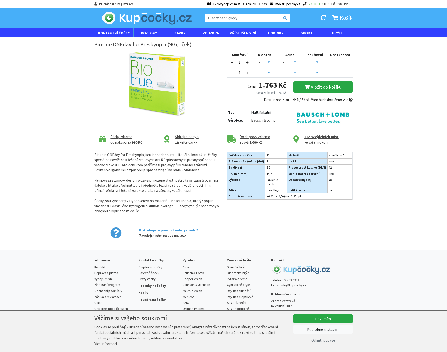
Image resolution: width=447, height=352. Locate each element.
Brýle (337, 32)
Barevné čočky (149, 273)
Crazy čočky (147, 279)
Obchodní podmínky (108, 291)
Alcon (186, 267)
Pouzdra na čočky (152, 300)
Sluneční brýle (237, 267)
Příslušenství (243, 32)
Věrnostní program (107, 285)
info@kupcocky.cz (293, 285)
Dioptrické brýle (238, 273)
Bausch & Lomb (263, 120)
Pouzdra (211, 32)
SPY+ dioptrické (238, 309)
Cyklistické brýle (238, 285)
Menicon (188, 297)
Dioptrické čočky (150, 267)
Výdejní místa (103, 279)
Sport (306, 32)
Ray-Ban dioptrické (240, 297)
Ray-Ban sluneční (238, 291)
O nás (263, 4)
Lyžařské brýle (237, 279)
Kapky (179, 32)
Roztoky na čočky (152, 286)
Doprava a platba (106, 273)
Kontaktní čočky (114, 32)
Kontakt (99, 267)
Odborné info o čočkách (111, 309)
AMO (186, 303)
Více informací (105, 343)
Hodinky (275, 32)
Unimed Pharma (194, 309)
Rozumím (323, 318)
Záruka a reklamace (108, 297)
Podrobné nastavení (323, 329)
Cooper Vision (192, 279)
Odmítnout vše (323, 340)
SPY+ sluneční (236, 303)
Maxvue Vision (192, 291)
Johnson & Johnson (196, 285)
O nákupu (249, 4)
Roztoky (149, 32)
